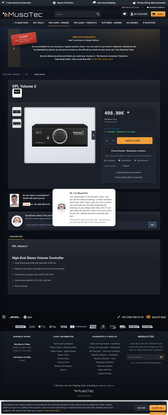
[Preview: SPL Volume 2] (16, 111)
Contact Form (63, 362)
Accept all (157, 408)
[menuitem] (156, 7)
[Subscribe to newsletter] (161, 357)
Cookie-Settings (104, 373)
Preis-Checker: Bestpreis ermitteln (130, 150)
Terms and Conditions (63, 344)
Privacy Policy (63, 358)
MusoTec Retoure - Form (105, 358)
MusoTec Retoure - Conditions (104, 355)
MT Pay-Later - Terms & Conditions (105, 351)
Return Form (63, 355)
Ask (152, 224)
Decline (141, 408)
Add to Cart (133, 140)
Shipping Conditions (105, 362)
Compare (111, 160)
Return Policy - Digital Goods (63, 351)
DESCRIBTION (16, 236)
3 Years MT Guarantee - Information (104, 347)
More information (52, 410)
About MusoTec (105, 370)
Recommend (142, 160)
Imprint (63, 370)
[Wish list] (125, 14)
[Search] (98, 14)
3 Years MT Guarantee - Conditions (104, 344)
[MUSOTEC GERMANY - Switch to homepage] (22, 14)
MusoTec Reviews (104, 366)
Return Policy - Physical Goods (63, 347)
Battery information (63, 366)
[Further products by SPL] (17, 93)
